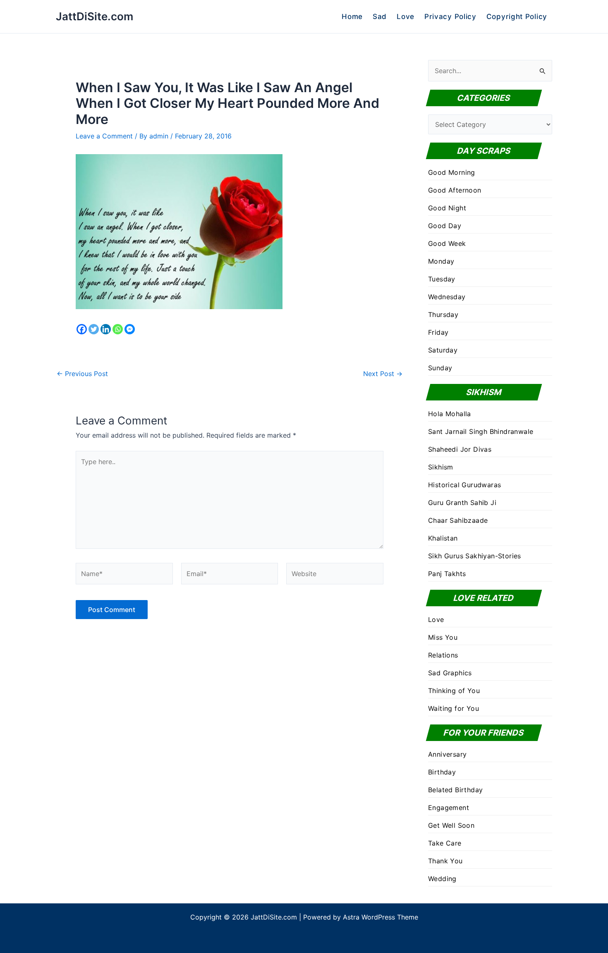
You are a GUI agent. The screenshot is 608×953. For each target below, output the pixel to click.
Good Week (447, 243)
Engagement (448, 807)
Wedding (442, 878)
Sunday (440, 368)
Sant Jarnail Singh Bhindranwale (480, 431)
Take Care (445, 843)
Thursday (443, 314)
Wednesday (447, 297)
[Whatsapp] (118, 329)
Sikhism (440, 467)
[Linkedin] (106, 329)
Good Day (444, 226)
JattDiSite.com (94, 16)
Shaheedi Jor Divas (459, 449)
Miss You (442, 637)
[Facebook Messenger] (129, 329)
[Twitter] (94, 329)
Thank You (445, 861)
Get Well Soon (451, 825)
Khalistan (443, 538)
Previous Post (82, 373)
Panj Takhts (447, 573)
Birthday (442, 772)
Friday (438, 332)
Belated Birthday (455, 790)
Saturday (442, 350)
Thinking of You (454, 690)
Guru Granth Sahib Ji (462, 502)
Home (352, 16)
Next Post (382, 373)
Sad (380, 16)
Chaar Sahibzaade (458, 520)
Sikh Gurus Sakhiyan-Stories (474, 556)
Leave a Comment (104, 136)
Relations (443, 655)
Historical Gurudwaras (464, 485)
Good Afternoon (454, 190)
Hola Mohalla (449, 414)
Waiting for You (453, 708)
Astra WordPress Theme (380, 917)
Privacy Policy (450, 16)
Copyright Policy (516, 16)
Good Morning (451, 172)
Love (405, 16)
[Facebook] (82, 329)
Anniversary (447, 754)
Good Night (447, 208)
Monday (441, 261)
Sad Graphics (450, 673)
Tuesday (441, 279)
